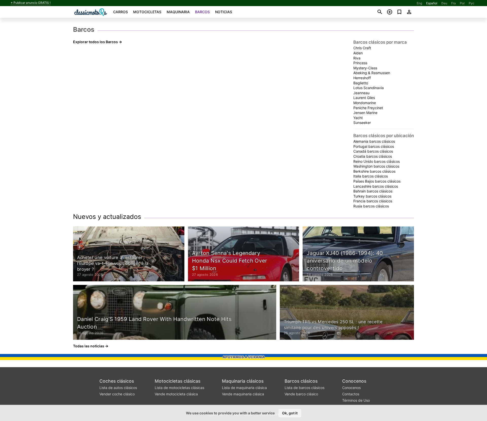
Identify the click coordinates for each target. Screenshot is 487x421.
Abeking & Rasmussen (371, 73)
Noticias (223, 12)
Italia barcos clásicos (370, 176)
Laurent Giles (364, 97)
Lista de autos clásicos (118, 387)
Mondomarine (364, 103)
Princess (360, 63)
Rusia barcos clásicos (371, 206)
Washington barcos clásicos (376, 166)
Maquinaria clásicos (243, 381)
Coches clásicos (116, 381)
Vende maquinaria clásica (243, 394)
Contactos (350, 394)
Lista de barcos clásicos (304, 387)
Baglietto (360, 83)
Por (462, 3)
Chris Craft (362, 48)
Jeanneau (361, 93)
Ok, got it (290, 413)
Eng (419, 3)
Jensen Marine (365, 112)
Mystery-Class (365, 68)
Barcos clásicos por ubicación (383, 135)
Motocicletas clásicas (177, 381)
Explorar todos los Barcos (95, 42)
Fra (453, 3)
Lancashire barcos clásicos (375, 186)
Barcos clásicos (301, 381)
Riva (356, 58)
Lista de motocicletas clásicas (179, 387)
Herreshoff (362, 78)
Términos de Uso (356, 400)
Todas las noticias (88, 346)
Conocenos (354, 381)
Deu (444, 3)
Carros (120, 12)
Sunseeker (362, 122)
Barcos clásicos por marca (380, 42)
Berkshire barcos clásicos (374, 171)
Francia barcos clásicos (372, 201)
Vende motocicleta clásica (176, 394)
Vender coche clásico (117, 394)
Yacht (358, 118)
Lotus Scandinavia (368, 88)
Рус (471, 3)
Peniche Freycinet (368, 108)
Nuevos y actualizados (107, 216)
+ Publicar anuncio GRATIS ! (30, 3)
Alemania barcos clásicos (374, 141)
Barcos (202, 12)
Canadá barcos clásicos (373, 151)
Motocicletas (147, 12)
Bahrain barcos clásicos (372, 191)
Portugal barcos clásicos (373, 146)
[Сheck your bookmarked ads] (399, 12)
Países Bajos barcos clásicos (377, 181)
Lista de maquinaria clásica (244, 387)
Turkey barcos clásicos (372, 196)
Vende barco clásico (301, 394)
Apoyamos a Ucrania (243, 357)
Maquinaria (178, 12)
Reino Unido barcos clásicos (376, 161)
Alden (358, 53)
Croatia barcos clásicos (372, 156)
